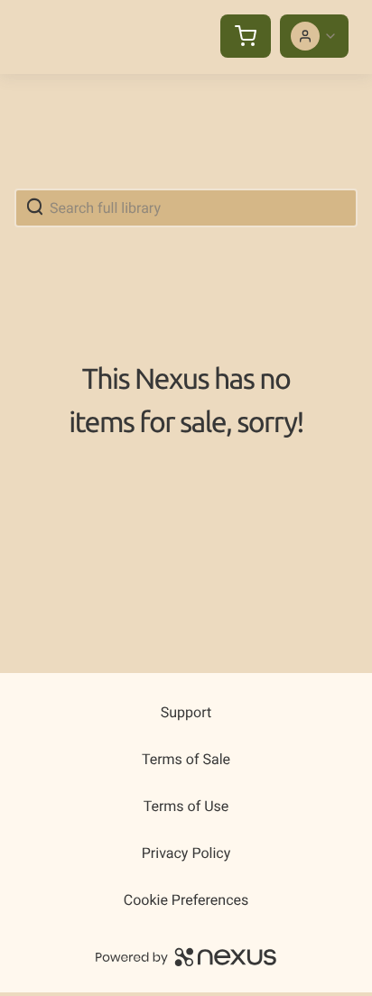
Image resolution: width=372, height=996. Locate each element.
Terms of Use (186, 806)
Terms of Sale (186, 759)
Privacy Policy (186, 853)
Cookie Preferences (186, 899)
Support (186, 712)
